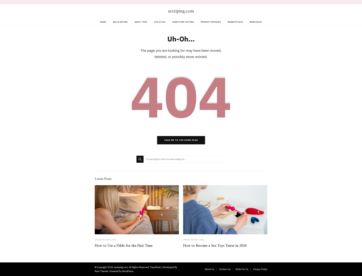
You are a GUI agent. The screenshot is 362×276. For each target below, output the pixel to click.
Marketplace (235, 22)
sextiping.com (181, 11)
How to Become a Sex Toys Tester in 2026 (215, 245)
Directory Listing (183, 22)
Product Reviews (211, 22)
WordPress (127, 271)
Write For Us (242, 269)
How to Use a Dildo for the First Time (124, 245)
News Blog (256, 22)
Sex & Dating (120, 22)
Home (103, 22)
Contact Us (225, 269)
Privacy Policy (260, 269)
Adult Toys (140, 22)
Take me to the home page (181, 140)
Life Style (160, 22)
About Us (209, 269)
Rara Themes (101, 271)
